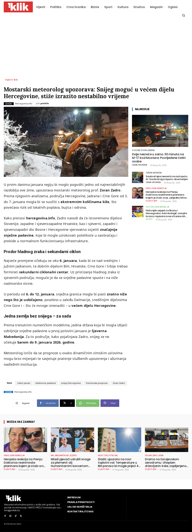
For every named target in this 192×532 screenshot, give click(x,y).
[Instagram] (10, 516)
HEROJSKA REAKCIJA (156, 188)
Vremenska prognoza (96, 383)
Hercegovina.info (23, 103)
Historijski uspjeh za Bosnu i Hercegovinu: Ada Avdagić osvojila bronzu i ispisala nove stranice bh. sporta (166, 213)
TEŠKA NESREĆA (154, 173)
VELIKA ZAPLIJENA (154, 455)
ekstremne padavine (45, 383)
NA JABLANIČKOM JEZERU (64, 455)
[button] (183, 15)
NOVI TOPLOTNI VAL (108, 455)
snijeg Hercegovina (71, 383)
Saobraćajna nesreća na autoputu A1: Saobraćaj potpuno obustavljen (167, 178)
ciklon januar (23, 383)
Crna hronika (139, 165)
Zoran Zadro (119, 383)
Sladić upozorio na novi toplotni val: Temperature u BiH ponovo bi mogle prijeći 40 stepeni (119, 463)
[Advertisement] (96, 48)
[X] (20, 516)
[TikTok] (15, 516)
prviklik (44, 103)
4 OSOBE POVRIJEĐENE (143, 150)
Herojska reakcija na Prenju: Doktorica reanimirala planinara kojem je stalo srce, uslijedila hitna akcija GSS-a (166, 195)
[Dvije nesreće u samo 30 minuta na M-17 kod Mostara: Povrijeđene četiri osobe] (160, 131)
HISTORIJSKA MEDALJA (157, 207)
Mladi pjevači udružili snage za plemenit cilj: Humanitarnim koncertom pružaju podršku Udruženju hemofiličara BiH (70, 463)
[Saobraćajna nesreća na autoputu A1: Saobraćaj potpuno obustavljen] (137, 177)
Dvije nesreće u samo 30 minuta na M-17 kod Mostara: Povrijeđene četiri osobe (159, 157)
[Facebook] (5, 516)
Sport (149, 219)
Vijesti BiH (11, 79)
